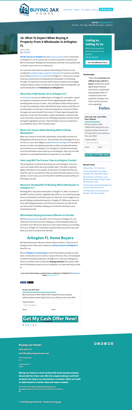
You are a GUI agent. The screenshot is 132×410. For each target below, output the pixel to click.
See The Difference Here (97, 62)
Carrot (58, 401)
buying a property (57, 56)
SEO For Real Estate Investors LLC (44, 387)
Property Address (28, 302)
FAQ (81, 25)
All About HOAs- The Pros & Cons (94, 168)
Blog (85, 25)
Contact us (76, 273)
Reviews (77, 10)
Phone (24, 309)
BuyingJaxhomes (32, 219)
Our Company (85, 10)
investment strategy (58, 142)
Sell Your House (106, 9)
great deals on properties (39, 76)
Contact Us (109, 25)
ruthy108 (26, 52)
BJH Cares (75, 25)
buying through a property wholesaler (45, 73)
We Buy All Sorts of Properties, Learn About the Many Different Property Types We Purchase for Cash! (96, 179)
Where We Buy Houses (96, 25)
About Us (95, 10)
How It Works (67, 10)
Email (53, 309)
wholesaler (26, 97)
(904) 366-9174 (106, 22)
